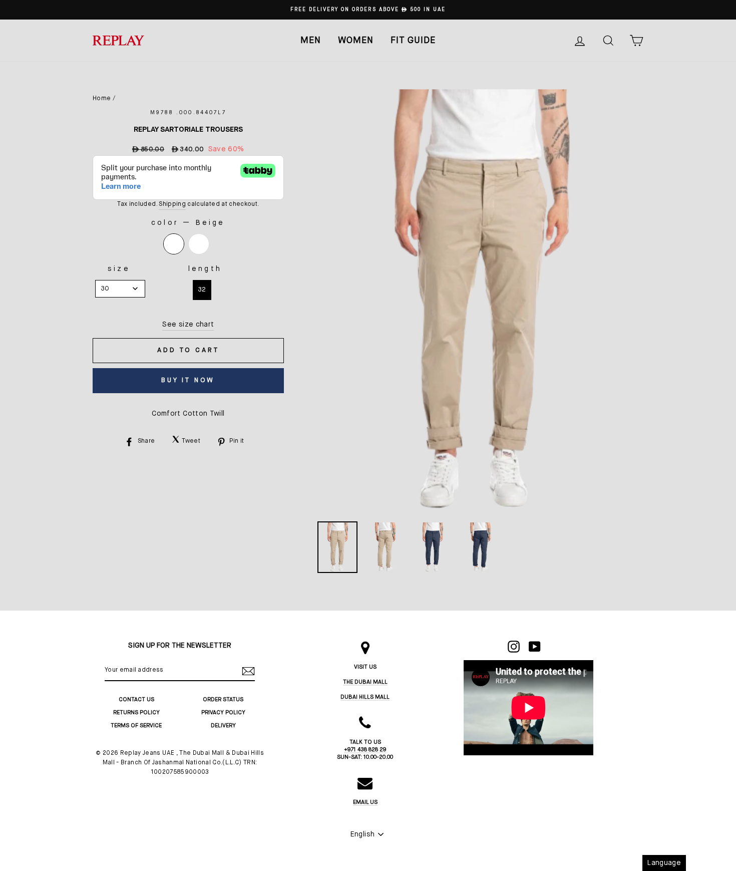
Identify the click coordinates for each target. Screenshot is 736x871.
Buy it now (188, 380)
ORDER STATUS (223, 699)
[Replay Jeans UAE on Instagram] (514, 647)
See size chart (188, 324)
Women (356, 40)
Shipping (172, 204)
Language (664, 862)
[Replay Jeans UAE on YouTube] (535, 647)
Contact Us (136, 699)
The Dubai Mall (365, 682)
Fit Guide (413, 40)
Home (102, 99)
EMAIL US (365, 802)
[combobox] (120, 289)
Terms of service (136, 725)
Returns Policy (136, 712)
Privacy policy (223, 712)
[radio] (173, 243)
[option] (368, 10)
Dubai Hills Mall (365, 697)
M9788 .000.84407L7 (188, 112)
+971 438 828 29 (365, 749)
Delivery (223, 725)
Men (310, 40)
